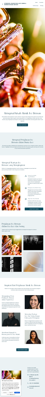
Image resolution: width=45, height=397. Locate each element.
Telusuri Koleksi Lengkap (22, 349)
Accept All (17, 392)
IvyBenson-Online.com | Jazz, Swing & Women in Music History (15, 4)
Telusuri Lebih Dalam (22, 124)
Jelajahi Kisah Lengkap (34, 209)
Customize (5, 392)
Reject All (11, 392)
